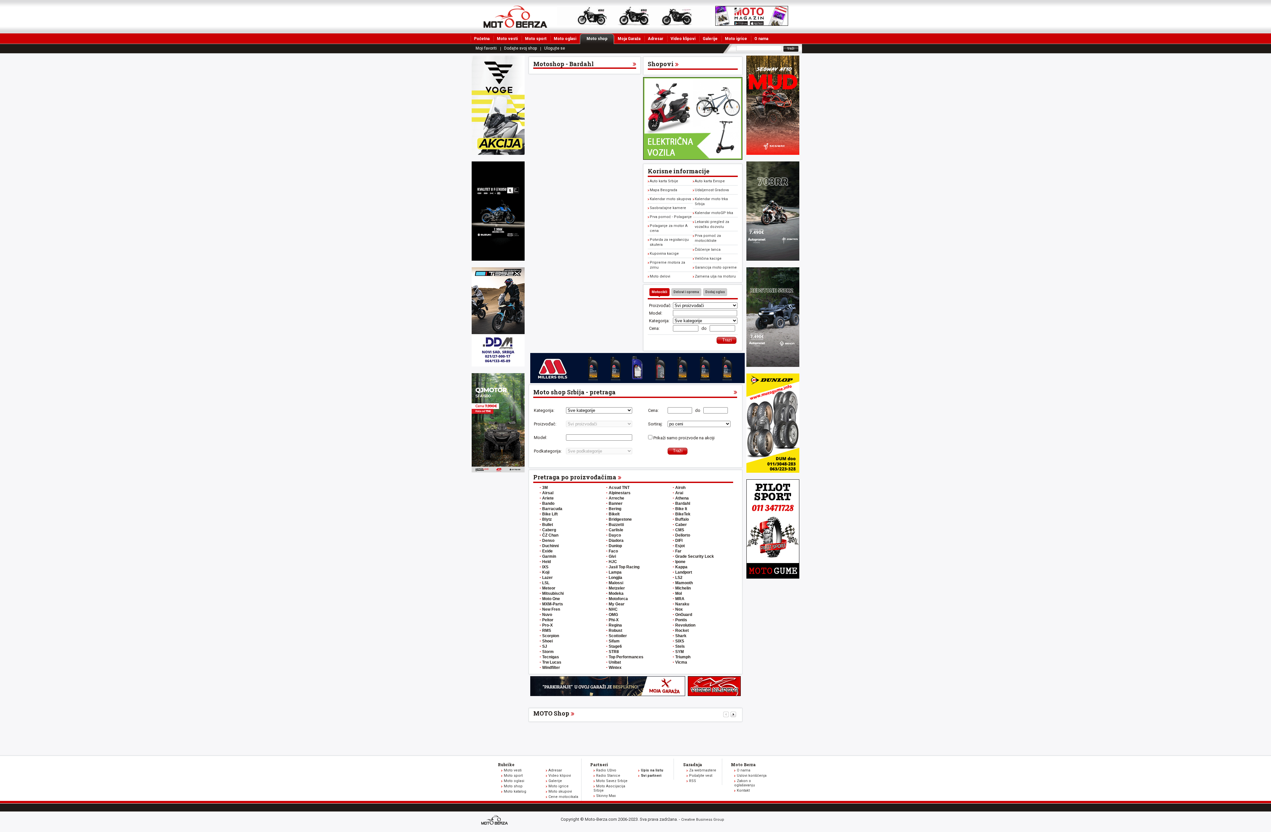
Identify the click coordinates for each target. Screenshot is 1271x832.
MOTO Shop (551, 713)
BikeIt (614, 514)
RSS (692, 781)
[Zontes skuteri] (772, 259)
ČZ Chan (550, 535)
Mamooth (684, 583)
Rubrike (506, 764)
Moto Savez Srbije (612, 781)
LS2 (679, 577)
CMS (679, 530)
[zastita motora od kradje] (692, 158)
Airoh (680, 487)
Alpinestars (620, 493)
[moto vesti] (751, 24)
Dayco (615, 535)
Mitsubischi (553, 593)
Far (678, 551)
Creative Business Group (702, 819)
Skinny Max (606, 796)
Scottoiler (618, 636)
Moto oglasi (565, 38)
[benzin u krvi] (714, 694)
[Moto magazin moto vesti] (634, 24)
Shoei (547, 641)
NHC (613, 609)
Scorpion (550, 636)
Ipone (680, 561)
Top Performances (626, 657)
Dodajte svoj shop (520, 48)
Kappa (681, 567)
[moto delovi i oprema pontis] (498, 365)
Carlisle (616, 530)
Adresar (655, 38)
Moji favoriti (486, 48)
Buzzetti (616, 524)
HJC (613, 561)
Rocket (682, 630)
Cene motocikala (563, 797)
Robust (615, 630)
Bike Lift (550, 514)
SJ (544, 646)
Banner (616, 503)
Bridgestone (620, 519)
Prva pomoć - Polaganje (671, 217)
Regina (615, 625)
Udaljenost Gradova (712, 190)
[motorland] (498, 470)
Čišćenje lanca (708, 249)
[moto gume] (772, 471)
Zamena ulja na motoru (715, 276)
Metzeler (617, 588)
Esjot (680, 546)
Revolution (685, 625)
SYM (679, 651)
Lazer (547, 577)
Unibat (615, 662)
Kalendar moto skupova (670, 199)
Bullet (547, 524)
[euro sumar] (498, 259)
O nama (761, 38)
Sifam (614, 641)
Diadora (616, 540)
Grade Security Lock (694, 556)
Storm (548, 651)
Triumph (682, 657)
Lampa (615, 572)
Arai (679, 493)
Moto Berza (743, 764)
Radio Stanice (608, 775)
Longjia (615, 577)
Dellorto (682, 535)
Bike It (681, 508)
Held (546, 561)
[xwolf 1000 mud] (498, 153)
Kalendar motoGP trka (714, 213)
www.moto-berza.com (495, 820)
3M (545, 487)
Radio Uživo (606, 770)
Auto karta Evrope (710, 181)
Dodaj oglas (715, 292)
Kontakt (743, 790)
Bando (548, 503)
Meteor (548, 588)
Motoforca (618, 598)
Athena (682, 498)
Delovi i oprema (686, 292)
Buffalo (682, 519)
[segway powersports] (772, 153)
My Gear (617, 604)
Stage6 (615, 646)
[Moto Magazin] (515, 16)
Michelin (683, 588)
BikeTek (682, 514)
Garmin (549, 556)
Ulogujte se (554, 48)
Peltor (547, 620)
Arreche (616, 498)
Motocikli (659, 292)
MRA (679, 598)
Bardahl (682, 503)
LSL (545, 583)
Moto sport (535, 38)
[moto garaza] (607, 694)
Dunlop (615, 546)
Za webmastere (702, 770)
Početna (482, 38)
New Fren (551, 609)
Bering (615, 508)
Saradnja (692, 764)
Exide (547, 551)
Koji (545, 572)
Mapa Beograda (663, 190)
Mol (678, 593)
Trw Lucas (551, 662)
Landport (683, 572)
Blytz (547, 519)
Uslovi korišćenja (752, 775)
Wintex (615, 667)
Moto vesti (507, 38)
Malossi (616, 583)
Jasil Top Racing (624, 567)
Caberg (549, 530)
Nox (679, 609)
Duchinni (550, 546)
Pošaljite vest (700, 775)
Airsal (547, 493)
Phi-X (614, 620)
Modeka (616, 593)
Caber (681, 524)
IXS (545, 567)
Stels (680, 646)
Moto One (551, 598)
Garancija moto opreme (716, 267)
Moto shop (597, 38)
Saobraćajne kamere (668, 208)
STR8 (614, 651)
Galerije (710, 38)
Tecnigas (550, 657)
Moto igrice (736, 38)
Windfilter (551, 667)
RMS (546, 630)
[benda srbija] (772, 365)
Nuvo (547, 614)
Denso (548, 540)
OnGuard (683, 614)
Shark (680, 636)
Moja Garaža (629, 38)
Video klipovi (683, 38)
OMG (613, 614)
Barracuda (552, 508)
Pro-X (547, 625)
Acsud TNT (619, 487)
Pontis (681, 620)
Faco (613, 551)
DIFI (679, 540)
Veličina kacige (708, 258)
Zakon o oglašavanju (744, 783)
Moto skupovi (560, 791)
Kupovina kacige (664, 253)
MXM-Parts (552, 604)
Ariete (548, 498)
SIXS (679, 641)
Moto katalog (515, 791)
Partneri (599, 764)
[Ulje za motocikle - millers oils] (637, 381)
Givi (612, 556)
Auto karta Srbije (664, 181)
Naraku (682, 604)
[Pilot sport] (772, 577)
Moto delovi (660, 276)
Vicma (681, 662)
